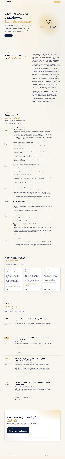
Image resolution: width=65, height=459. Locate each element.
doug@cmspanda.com (47, 455)
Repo (45, 289)
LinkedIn (54, 455)
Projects (40, 1)
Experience (35, 1)
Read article (17, 331)
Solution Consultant (26, 437)
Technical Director (39, 437)
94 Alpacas (44, 91)
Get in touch (8, 35)
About (30, 1)
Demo (26, 289)
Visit (7, 289)
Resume (50, 1)
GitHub (59, 455)
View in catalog (18, 352)
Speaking (45, 1)
